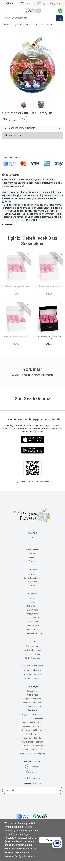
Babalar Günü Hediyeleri (32, 726)
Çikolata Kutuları (32, 626)
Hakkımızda (32, 574)
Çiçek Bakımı (32, 691)
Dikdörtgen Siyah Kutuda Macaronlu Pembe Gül (48, 337)
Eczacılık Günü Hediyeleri (32, 750)
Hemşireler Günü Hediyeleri (32, 746)
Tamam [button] (50, 840)
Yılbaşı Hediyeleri (33, 734)
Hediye (32, 602)
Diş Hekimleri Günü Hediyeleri (32, 754)
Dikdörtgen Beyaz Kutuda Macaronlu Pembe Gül (16, 287)
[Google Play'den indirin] (32, 450)
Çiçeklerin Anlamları (32, 699)
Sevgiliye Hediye (32, 614)
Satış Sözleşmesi (32, 654)
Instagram (35, 778)
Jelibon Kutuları (32, 629)
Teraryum (32, 553)
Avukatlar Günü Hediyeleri (32, 742)
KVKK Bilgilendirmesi (32, 650)
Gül (32, 538)
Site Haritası (33, 582)
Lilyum (32, 546)
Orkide (32, 542)
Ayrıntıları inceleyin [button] (29, 856)
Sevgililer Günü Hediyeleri (32, 714)
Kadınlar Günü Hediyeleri (32, 718)
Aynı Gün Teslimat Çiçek (32, 633)
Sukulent (32, 561)
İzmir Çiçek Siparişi (32, 678)
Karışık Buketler (32, 549)
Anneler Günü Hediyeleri (33, 722)
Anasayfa (6, 25)
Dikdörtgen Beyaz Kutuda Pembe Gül (16, 336)
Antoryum (32, 557)
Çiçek (15, 25)
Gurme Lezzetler (32, 622)
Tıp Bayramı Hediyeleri (32, 738)
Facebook (35, 767)
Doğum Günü (32, 610)
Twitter (35, 772)
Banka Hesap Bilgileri (32, 578)
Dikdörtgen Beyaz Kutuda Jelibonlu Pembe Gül (49, 287)
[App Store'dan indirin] (32, 439)
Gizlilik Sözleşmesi (32, 658)
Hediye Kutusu (32, 606)
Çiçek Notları (32, 695)
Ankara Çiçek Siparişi (32, 674)
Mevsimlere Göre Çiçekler (32, 703)
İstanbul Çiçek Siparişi (32, 670)
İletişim (32, 586)
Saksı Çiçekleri (32, 618)
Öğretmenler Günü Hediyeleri (32, 730)
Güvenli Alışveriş (32, 646)
